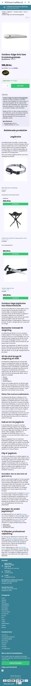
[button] (26, 18)
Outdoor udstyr (6, 612)
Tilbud (3, 598)
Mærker (4, 627)
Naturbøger (5, 608)
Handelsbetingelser (7, 639)
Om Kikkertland (6, 648)
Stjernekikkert (5, 606)
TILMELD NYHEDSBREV (15, 663)
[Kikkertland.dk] (14, 2)
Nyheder (4, 600)
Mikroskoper (5, 610)
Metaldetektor (5, 623)
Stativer (4, 616)
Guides (3, 625)
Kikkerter (4, 602)
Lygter (3, 619)
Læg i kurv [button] (20, 86)
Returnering (5, 641)
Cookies (4, 644)
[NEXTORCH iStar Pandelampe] (15, 172)
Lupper (3, 621)
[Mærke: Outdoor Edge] (6, 74)
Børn (3, 617)
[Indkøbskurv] (28, 2)
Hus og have (5, 614)
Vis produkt (15, 204)
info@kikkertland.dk (9, 577)
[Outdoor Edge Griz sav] (15, 272)
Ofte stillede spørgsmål (8, 637)
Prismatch (4, 643)
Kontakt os (4, 635)
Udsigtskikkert (5, 604)
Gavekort (4, 646)
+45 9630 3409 (8, 573)
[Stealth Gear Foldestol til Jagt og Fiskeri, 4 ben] (15, 222)
